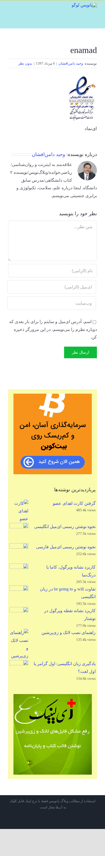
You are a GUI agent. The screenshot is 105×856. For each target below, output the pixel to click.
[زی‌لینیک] (52, 734)
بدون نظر (25, 63)
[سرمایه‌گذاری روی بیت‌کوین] (52, 434)
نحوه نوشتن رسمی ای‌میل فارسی (66, 547)
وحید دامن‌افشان (70, 63)
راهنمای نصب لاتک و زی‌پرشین (68, 632)
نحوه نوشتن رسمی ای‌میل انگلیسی (65, 526)
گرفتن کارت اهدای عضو (74, 503)
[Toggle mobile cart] (27, 6)
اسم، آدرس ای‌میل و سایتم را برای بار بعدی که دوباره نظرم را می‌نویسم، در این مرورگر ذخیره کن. (53, 329)
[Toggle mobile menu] (10, 6)
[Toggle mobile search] (18, 6)
